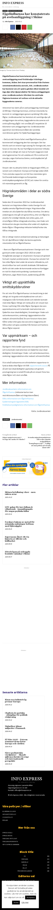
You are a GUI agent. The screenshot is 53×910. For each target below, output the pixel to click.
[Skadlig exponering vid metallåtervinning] (46, 898)
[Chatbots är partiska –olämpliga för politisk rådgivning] (37, 716)
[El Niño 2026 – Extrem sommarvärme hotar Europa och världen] (37, 743)
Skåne (5, 11)
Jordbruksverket (16, 419)
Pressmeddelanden (15, 11)
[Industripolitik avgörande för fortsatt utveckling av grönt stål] (46, 884)
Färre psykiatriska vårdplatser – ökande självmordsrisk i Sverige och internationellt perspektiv (17, 757)
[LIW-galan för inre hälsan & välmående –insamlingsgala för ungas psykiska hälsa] (42, 511)
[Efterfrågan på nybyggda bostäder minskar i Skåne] (42, 556)
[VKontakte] (30, 799)
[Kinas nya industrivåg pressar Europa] (37, 703)
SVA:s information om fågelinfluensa (18, 398)
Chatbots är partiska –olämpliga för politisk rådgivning (16, 715)
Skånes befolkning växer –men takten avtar (20, 493)
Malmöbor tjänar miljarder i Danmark (15, 727)
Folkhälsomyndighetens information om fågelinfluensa (26, 405)
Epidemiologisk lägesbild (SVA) (15, 401)
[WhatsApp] (29, 27)
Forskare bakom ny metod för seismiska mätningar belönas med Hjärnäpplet (20, 524)
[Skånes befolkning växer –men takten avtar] (42, 496)
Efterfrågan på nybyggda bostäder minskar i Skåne (17, 553)
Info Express (9, 21)
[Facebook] (12, 27)
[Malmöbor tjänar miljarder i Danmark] (37, 730)
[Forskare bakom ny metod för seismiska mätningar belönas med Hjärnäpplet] (42, 526)
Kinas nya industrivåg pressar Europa (15, 701)
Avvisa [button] (16, 902)
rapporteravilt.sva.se (38, 365)
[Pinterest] (24, 27)
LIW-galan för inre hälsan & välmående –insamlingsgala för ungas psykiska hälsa (19, 509)
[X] (18, 27)
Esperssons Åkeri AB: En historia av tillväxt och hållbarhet (17, 539)
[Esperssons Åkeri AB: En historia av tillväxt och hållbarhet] (42, 541)
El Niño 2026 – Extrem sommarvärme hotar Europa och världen (16, 741)
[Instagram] (22, 799)
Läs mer (25, 902)
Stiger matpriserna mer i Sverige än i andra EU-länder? (13, 438)
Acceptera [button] (31, 897)
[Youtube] (35, 799)
